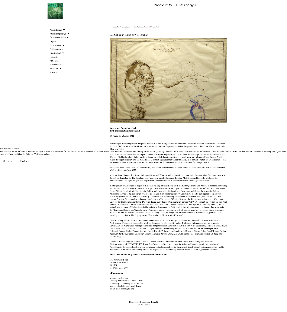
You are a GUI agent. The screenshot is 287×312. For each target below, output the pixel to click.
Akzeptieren (8, 161)
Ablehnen (24, 161)
